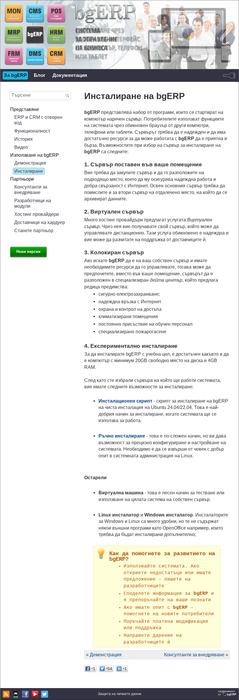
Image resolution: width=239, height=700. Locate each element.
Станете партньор (33, 230)
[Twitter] (44, 694)
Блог (39, 75)
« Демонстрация (104, 654)
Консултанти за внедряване (30, 189)
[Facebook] (24, 694)
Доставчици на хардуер (39, 222)
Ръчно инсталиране (122, 435)
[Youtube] (34, 694)
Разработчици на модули (32, 203)
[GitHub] (15, 694)
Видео (21, 147)
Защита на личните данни (119, 694)
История (23, 139)
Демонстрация (30, 162)
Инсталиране (28, 171)
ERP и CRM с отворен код (38, 119)
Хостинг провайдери (36, 214)
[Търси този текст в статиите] (67, 96)
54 (109, 668)
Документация (69, 75)
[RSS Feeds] (5, 694)
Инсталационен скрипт (125, 400)
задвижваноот (227, 693)
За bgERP (15, 75)
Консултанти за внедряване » (196, 654)
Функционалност (32, 130)
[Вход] (229, 75)
